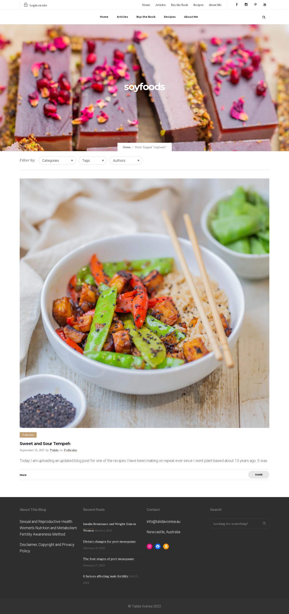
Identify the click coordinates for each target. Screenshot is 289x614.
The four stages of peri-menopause (108, 559)
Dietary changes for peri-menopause (109, 541)
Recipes (198, 5)
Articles (161, 5)
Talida (54, 450)
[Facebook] (236, 4)
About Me (215, 5)
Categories (50, 160)
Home (146, 5)
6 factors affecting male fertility (105, 576)
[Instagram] (246, 4)
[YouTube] (264, 4)
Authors (119, 160)
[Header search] (263, 16)
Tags (86, 160)
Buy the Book (179, 5)
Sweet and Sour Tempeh (45, 443)
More (23, 475)
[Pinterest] (255, 4)
